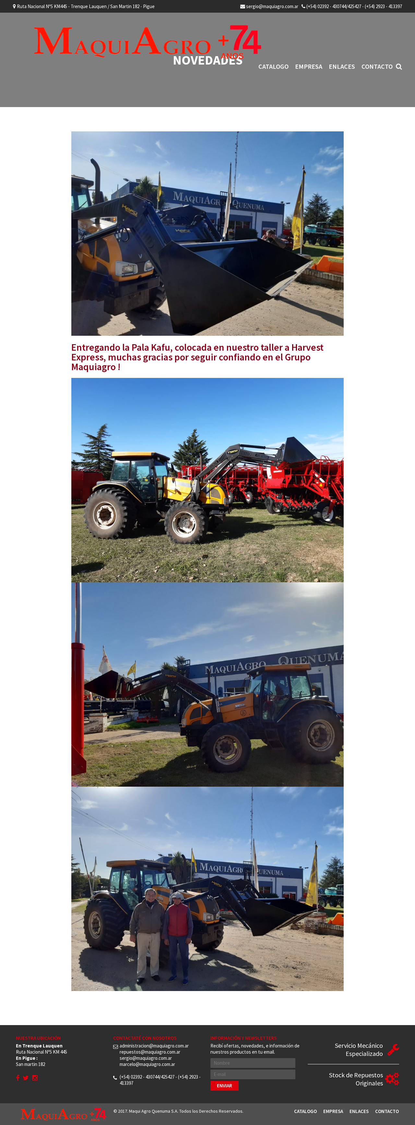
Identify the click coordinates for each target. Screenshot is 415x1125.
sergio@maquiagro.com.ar (271, 6)
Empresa (308, 66)
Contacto (377, 66)
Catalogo (273, 66)
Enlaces (342, 66)
